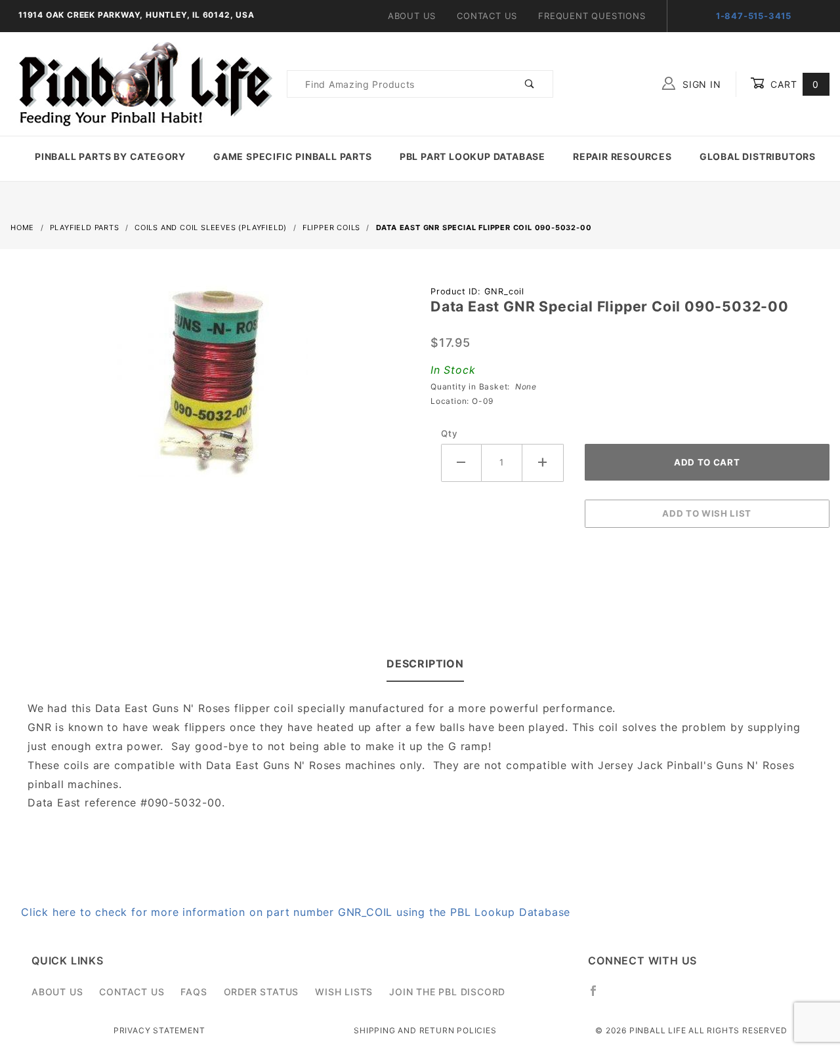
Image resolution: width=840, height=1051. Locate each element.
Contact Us (487, 15)
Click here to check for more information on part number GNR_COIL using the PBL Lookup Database (295, 912)
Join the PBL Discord (447, 991)
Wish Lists (344, 991)
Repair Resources (622, 156)
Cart (793, 84)
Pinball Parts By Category (110, 156)
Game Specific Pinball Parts (292, 156)
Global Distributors (758, 156)
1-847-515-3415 (753, 15)
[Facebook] (599, 995)
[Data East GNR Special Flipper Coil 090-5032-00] (210, 386)
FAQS (193, 991)
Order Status (261, 991)
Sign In (700, 84)
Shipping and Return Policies (425, 1030)
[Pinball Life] (141, 83)
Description (425, 663)
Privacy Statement (159, 1030)
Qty (449, 433)
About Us (412, 15)
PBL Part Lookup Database (472, 156)
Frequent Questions (591, 15)
